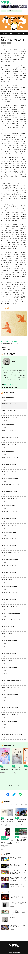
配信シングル (4, 341)
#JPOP (3, 42)
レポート (17, 817)
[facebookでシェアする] (7, 794)
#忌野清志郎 (3, 846)
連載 (2, 765)
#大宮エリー (22, 845)
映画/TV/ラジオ (5, 838)
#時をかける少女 (4, 825)
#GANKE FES (17, 842)
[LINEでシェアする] (20, 794)
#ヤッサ (20, 824)
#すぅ (17, 773)
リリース (3, 837)
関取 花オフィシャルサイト (10, 384)
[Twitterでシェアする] (14, 794)
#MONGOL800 (17, 843)
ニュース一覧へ (14, 933)
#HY (21, 842)
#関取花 (8, 42)
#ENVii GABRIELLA (4, 771)
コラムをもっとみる (14, 785)
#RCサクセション (8, 845)
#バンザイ (16, 824)
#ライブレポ (17, 825)
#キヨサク (23, 843)
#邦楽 (5, 772)
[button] (27, 763)
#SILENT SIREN (15, 772)
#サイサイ (14, 773)
